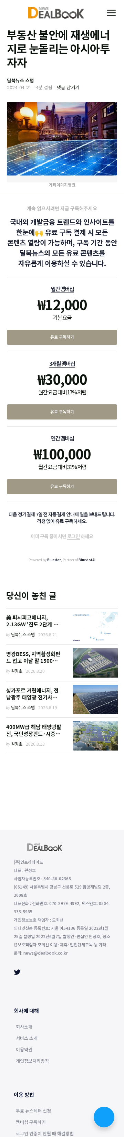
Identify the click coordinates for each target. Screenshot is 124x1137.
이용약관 (24, 1050)
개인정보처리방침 (32, 1061)
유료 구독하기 (62, 337)
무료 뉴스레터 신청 (33, 1111)
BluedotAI (87, 559)
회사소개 (24, 1027)
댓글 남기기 (68, 87)
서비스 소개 (27, 1038)
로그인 (73, 536)
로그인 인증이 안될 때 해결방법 (45, 1134)
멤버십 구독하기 (31, 1122)
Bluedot (54, 559)
